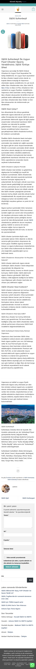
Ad (5, 531)
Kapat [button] (24, 2)
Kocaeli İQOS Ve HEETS (22, 617)
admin (8, 23)
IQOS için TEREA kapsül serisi (12, 602)
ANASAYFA (7, 663)
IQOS (31, 220)
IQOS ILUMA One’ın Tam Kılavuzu (13, 605)
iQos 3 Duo (5, 88)
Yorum (6, 515)
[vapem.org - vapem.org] (18, 9)
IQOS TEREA (20, 664)
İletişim (10, 632)
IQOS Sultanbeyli (13, 479)
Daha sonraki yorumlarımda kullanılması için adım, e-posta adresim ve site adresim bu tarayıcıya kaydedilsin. (17, 560)
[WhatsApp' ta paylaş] (17, 470)
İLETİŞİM (18, 666)
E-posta (7, 540)
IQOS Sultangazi (28, 498)
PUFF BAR (29, 664)
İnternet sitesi (8, 549)
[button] (2, 9)
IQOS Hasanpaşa (29, 477)
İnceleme (18, 16)
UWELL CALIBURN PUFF (19, 663)
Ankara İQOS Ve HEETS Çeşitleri (20, 621)
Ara (2, 576)
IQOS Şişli (5, 498)
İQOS (13, 664)
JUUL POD (7, 664)
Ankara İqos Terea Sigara (10, 609)
